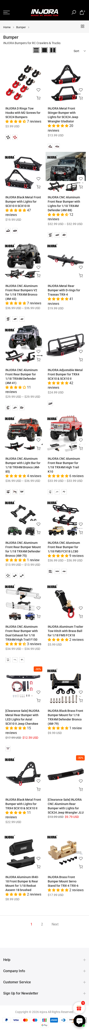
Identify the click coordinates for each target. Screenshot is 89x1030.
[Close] (81, 468)
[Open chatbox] (79, 1021)
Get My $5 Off (44, 556)
